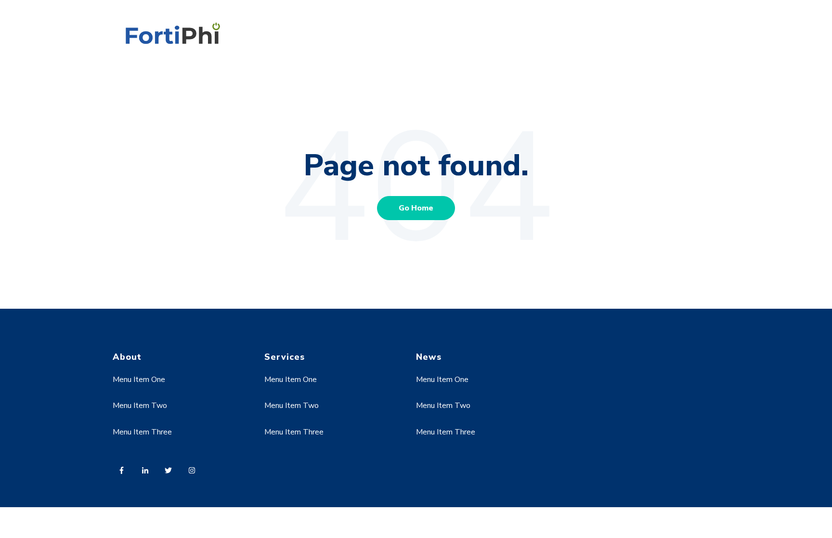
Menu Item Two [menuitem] (140, 405)
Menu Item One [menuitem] (139, 379)
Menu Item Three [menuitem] (142, 432)
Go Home (416, 208)
